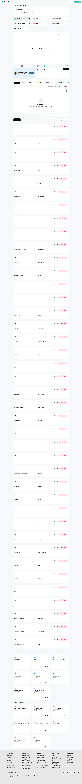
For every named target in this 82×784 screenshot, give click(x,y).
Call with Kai (62, 82)
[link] (22, 662)
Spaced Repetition (52, 82)
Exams (14, 1)
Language (19, 5)
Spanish (24, 5)
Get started (77, 1)
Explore (9, 1)
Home (5, 1)
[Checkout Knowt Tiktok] (63, 772)
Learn (24, 82)
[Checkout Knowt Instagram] (67, 772)
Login (71, 1)
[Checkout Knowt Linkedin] (78, 772)
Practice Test (32, 82)
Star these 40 (65, 119)
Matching (42, 82)
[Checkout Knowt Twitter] (74, 772)
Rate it (25, 12)
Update (65, 86)
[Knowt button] (66, 11)
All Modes (17, 82)
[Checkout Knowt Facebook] (71, 772)
